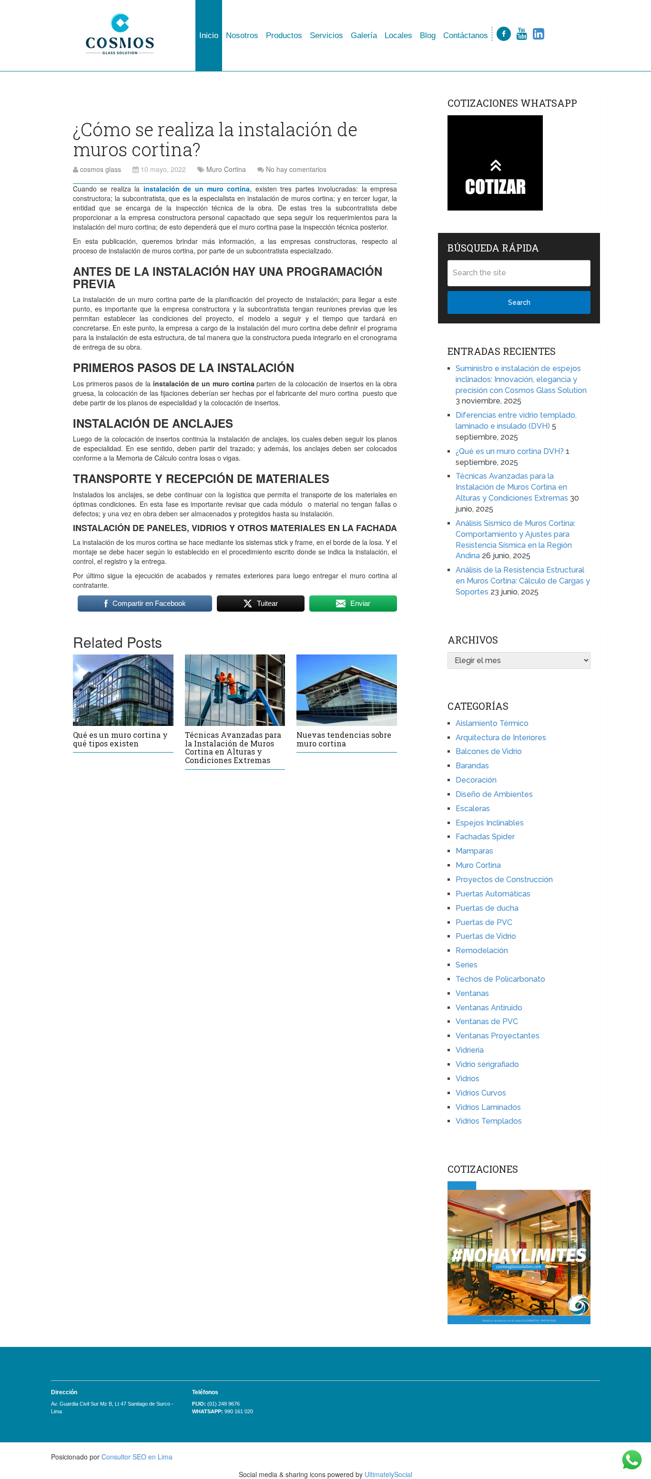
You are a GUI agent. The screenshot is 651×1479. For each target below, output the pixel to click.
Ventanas (472, 993)
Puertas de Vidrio (486, 936)
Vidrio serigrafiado (487, 1064)
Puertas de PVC (484, 922)
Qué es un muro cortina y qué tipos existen (120, 739)
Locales (398, 35)
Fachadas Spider (485, 836)
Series (467, 964)
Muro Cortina (226, 169)
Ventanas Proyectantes (497, 1035)
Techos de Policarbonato (500, 979)
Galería (364, 35)
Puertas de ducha (487, 908)
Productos (284, 35)
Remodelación (482, 950)
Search (519, 302)
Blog (428, 35)
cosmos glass (100, 169)
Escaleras (473, 808)
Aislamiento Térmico (492, 723)
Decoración (476, 780)
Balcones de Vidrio (489, 751)
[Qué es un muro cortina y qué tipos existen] (123, 690)
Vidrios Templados (489, 1121)
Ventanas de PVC (487, 1021)
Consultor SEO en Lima (137, 1456)
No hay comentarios (296, 169)
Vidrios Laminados (488, 1107)
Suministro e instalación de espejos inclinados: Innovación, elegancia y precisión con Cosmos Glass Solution (521, 379)
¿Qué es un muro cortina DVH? (510, 451)
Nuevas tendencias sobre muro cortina (343, 739)
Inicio (208, 35)
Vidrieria (470, 1050)
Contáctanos (465, 35)
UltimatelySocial (388, 1474)
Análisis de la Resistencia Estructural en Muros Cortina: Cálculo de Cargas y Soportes (523, 580)
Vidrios (467, 1078)
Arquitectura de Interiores (501, 737)
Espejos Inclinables (490, 822)
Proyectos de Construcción (504, 879)
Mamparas (474, 850)
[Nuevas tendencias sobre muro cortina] (346, 690)
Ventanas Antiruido (489, 1007)
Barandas (472, 765)
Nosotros (242, 35)
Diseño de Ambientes (494, 794)
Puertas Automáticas (493, 893)
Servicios (326, 35)
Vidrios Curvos (481, 1092)
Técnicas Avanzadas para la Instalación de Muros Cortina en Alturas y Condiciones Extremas (233, 747)
